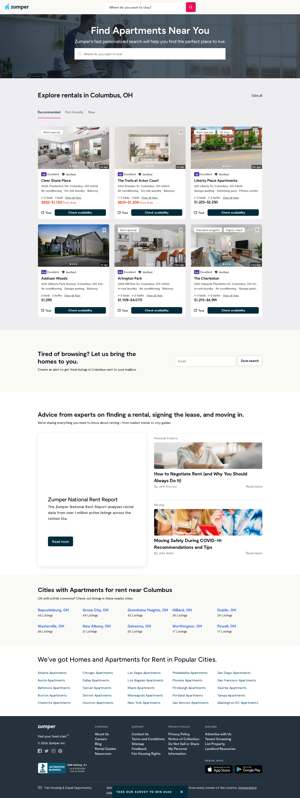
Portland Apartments (187, 695)
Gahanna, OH (139, 626)
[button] (220, 770)
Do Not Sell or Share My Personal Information (183, 748)
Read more (60, 541)
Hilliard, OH (182, 610)
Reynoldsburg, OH (53, 610)
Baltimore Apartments (54, 688)
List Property (215, 744)
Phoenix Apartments (187, 680)
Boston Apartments (52, 695)
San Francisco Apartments (236, 680)
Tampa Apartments (231, 695)
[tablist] (150, 112)
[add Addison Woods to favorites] (104, 230)
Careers (101, 739)
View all (256, 95)
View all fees (73, 197)
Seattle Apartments (232, 688)
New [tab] (91, 112)
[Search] (191, 7)
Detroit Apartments (97, 695)
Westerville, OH (51, 626)
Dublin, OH (226, 610)
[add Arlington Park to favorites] (180, 230)
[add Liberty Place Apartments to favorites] (257, 132)
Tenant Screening (218, 739)
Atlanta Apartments (52, 673)
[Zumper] (17, 7)
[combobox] (144, 7)
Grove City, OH (96, 610)
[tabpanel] (150, 219)
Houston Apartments (98, 702)
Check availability (80, 212)
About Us (102, 734)
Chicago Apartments (98, 673)
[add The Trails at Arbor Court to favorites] (180, 132)
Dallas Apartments (96, 680)
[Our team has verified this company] (63, 174)
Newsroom (103, 753)
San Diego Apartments (233, 673)
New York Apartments (144, 702)
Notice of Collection (183, 739)
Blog (98, 744)
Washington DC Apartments (237, 702)
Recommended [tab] (49, 112)
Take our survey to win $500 (144, 792)
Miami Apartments (141, 688)
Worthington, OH (187, 626)
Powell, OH (226, 626)
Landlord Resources (220, 749)
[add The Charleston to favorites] (257, 230)
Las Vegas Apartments (144, 673)
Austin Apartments (51, 680)
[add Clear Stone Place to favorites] (104, 132)
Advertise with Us (218, 734)
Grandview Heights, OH (148, 610)
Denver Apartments (97, 688)
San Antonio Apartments (190, 702)
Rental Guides (105, 749)
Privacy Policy (179, 734)
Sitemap (138, 744)
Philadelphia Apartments (190, 673)
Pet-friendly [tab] (74, 112)
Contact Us (140, 734)
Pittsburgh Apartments (189, 688)
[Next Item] (103, 147)
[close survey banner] (182, 792)
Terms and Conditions (148, 739)
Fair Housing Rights (146, 753)
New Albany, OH (97, 626)
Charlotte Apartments (54, 702)
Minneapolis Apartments (145, 695)
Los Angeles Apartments (145, 680)
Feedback (139, 749)
